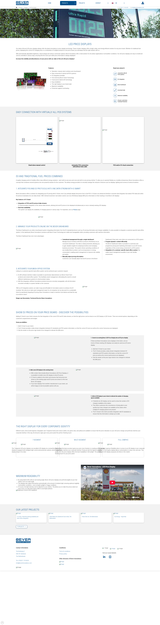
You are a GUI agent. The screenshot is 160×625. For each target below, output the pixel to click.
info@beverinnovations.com (138, 7)
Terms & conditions (64, 551)
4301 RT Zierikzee (21, 554)
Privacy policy (63, 554)
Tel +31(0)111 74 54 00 (22, 560)
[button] (37, 140)
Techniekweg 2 (20, 551)
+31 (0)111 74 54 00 (123, 7)
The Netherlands (20, 556)
